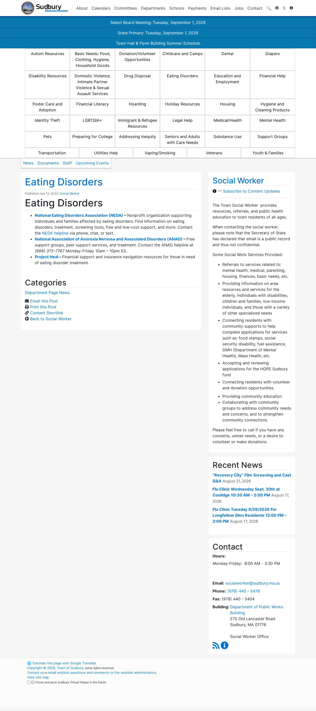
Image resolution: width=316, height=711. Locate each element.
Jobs (238, 8)
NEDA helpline (55, 233)
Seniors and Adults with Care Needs (182, 139)
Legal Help (183, 120)
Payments (197, 8)
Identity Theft (47, 120)
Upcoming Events (92, 162)
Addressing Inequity (137, 136)
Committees (125, 8)
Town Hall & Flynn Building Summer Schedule (158, 43)
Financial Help (272, 75)
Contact (254, 8)
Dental (227, 53)
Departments (153, 8)
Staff (67, 162)
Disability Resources (47, 75)
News (28, 162)
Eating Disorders (182, 75)
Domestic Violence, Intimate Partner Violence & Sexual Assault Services (93, 84)
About (82, 8)
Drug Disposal (137, 75)
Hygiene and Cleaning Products (272, 106)
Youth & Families (268, 152)
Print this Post (43, 306)
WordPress (228, 663)
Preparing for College (92, 136)
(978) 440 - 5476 (243, 591)
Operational (237, 687)
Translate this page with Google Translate (61, 663)
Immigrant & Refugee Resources (137, 123)
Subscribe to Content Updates (251, 191)
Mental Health (272, 120)
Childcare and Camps (182, 53)
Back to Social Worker (51, 318)
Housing (227, 103)
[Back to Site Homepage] (44, 8)
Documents (48, 162)
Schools (176, 8)
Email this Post (44, 300)
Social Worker (69, 193)
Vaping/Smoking (160, 152)
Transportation (52, 152)
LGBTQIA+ (92, 120)
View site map (38, 677)
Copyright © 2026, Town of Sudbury (55, 668)
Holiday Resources (182, 103)
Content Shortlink (46, 312)
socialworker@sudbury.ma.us (252, 583)
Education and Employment (227, 78)
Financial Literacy (92, 103)
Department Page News (47, 292)
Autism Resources (47, 53)
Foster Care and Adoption (47, 106)
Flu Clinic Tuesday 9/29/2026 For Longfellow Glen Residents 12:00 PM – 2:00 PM (250, 515)
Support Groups (272, 136)
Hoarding (137, 103)
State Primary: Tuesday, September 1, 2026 (158, 32)
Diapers (272, 53)
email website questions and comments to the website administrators (102, 672)
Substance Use (227, 136)
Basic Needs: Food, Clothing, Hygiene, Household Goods (92, 59)
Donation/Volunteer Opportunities (137, 56)
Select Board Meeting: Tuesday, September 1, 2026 (158, 22)
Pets (47, 136)
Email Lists (220, 8)
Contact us (35, 672)
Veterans (214, 152)
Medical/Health (228, 120)
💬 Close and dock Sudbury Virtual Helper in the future (68, 682)
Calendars (101, 8)
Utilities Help (106, 152)
